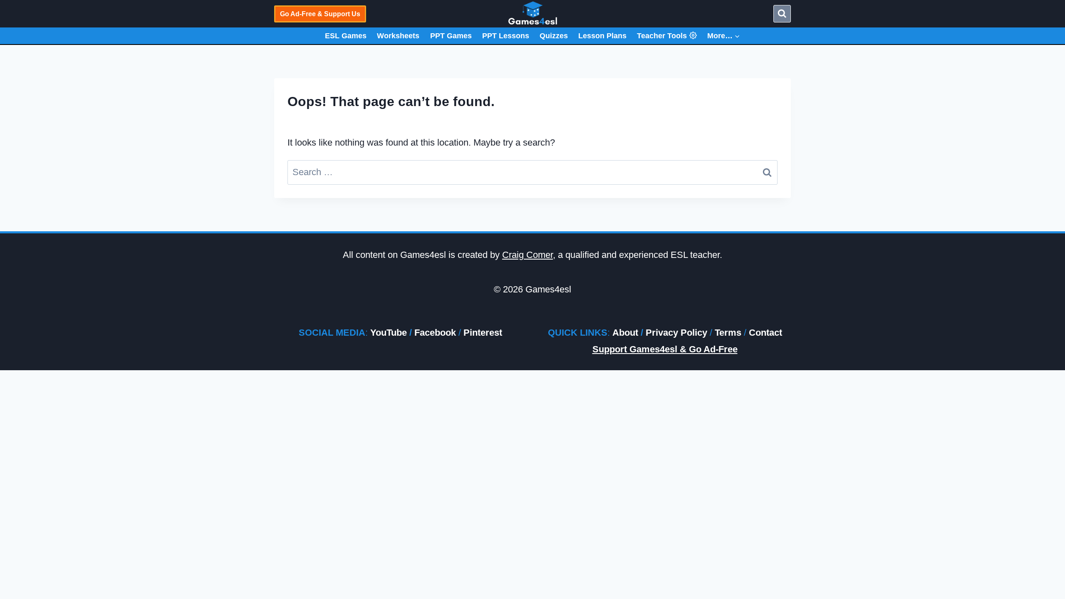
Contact (765, 332)
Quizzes (554, 36)
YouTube (388, 332)
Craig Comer (527, 255)
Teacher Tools (662, 36)
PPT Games (451, 36)
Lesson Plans (602, 36)
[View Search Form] (782, 13)
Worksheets (398, 36)
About (625, 332)
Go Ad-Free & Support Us (320, 13)
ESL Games (346, 36)
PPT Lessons (505, 36)
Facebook (435, 332)
